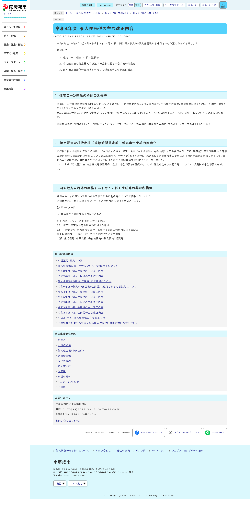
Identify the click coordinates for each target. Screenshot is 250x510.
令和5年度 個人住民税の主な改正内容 (80, 302)
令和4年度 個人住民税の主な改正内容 (80, 292)
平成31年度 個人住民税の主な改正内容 (81, 318)
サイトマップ (159, 450)
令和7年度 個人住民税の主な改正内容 (81, 276)
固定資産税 (64, 361)
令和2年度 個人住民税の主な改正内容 (81, 312)
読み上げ (193, 5)
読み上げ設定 (209, 5)
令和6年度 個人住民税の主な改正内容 (80, 297)
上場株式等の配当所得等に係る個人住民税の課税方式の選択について (98, 323)
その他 (62, 387)
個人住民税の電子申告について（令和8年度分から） (87, 266)
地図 (58, 483)
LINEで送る (218, 433)
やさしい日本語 (152, 5)
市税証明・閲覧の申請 (70, 260)
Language (105, 5)
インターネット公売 (68, 382)
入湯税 (62, 371)
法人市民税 (64, 366)
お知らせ (63, 340)
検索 (223, 7)
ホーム (69, 13)
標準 (131, 5)
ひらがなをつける (174, 5)
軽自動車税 (64, 356)
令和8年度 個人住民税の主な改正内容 (80, 271)
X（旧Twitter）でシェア (187, 433)
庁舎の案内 (123, 450)
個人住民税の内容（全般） (145, 13)
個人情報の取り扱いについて (72, 450)
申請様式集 (64, 345)
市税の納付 (64, 376)
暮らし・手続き (84, 13)
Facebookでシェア (151, 433)
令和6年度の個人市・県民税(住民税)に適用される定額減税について (97, 286)
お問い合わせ (103, 450)
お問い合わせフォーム (68, 421)
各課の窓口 (87, 5)
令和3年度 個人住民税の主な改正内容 (80, 307)
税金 (98, 13)
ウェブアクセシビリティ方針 (187, 450)
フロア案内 (76, 483)
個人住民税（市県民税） (116, 13)
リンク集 (141, 450)
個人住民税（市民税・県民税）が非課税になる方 (84, 281)
